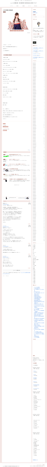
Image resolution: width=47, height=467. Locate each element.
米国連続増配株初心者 (37, 298)
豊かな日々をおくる (37, 291)
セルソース (35, 381)
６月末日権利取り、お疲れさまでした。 (38, 57)
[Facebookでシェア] (15, 30)
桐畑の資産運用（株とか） (38, 300)
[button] (43, 16)
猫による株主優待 (36, 309)
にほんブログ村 (35, 12)
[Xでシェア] (11, 30)
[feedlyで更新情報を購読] (4, 130)
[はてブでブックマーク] (18, 30)
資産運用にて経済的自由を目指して (39, 312)
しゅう (4, 225)
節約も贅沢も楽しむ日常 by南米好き (39, 318)
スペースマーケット (36, 388)
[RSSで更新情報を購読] (6, 130)
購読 (34, 42)
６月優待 (4, 123)
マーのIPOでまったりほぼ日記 (38, 319)
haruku (38, 55)
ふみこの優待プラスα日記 (37, 331)
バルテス (34, 374)
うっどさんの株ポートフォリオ (38, 308)
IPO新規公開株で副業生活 (37, 297)
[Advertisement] (16, 38)
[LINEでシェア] (22, 30)
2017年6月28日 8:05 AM (5, 246)
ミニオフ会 (34, 53)
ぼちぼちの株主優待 (37, 299)
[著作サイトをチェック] (3, 130)
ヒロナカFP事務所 (36, 337)
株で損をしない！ (36, 328)
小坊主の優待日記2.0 (37, 288)
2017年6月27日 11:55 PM (5, 204)
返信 (29, 243)
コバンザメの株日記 (37, 287)
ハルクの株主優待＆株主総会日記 (39, 332)
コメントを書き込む (16, 270)
